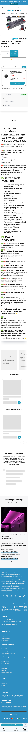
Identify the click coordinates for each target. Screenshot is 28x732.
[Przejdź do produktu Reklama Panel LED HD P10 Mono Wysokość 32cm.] (12, 388)
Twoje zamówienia (6, 636)
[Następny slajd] (25, 67)
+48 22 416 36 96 (9, 620)
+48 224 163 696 (9, 552)
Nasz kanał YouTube (6, 666)
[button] (13, 632)
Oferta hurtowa (5, 661)
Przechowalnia (5, 640)
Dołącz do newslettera (8, 702)
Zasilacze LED (14, 13)
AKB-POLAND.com (5, 13)
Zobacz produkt (19, 402)
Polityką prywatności (11, 707)
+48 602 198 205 (9, 558)
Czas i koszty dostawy (6, 651)
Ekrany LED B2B (5, 663)
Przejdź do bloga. (7, 538)
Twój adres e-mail (6, 700)
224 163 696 (21, 7)
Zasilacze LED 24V (23, 13)
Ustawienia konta (5, 638)
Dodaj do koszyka (15, 53)
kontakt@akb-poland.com (11, 624)
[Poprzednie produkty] (22, 442)
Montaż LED (4, 668)
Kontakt (14, 3)
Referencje (4, 683)
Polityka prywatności (6, 672)
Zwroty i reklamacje (6, 675)
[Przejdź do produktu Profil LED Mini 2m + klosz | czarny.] (12, 423)
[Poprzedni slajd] (23, 67)
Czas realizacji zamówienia (8, 653)
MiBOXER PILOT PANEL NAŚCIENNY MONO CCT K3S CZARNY (16, 72)
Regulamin (4, 670)
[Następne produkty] (24, 442)
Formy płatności (5, 648)
